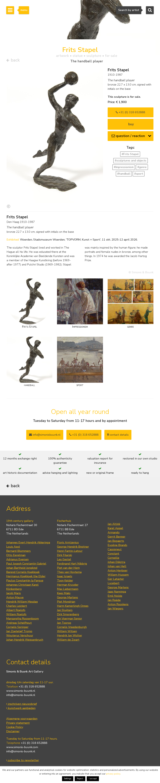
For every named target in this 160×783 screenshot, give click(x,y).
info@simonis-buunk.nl (20, 695)
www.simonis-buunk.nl (20, 691)
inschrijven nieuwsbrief (22, 704)
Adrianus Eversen (17, 559)
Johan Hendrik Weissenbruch (24, 640)
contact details (119, 435)
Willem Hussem (118, 575)
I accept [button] (93, 778)
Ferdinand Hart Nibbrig (72, 563)
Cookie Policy (14, 727)
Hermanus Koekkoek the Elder (25, 576)
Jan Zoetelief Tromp (19, 631)
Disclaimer (13, 731)
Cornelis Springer (17, 627)
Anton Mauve (15, 597)
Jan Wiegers (115, 608)
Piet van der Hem (68, 568)
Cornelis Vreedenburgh (72, 627)
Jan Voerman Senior (69, 618)
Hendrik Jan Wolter (69, 635)
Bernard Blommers (18, 551)
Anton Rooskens (118, 604)
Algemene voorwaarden (21, 719)
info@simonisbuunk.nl (46, 435)
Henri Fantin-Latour (69, 551)
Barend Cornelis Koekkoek (23, 572)
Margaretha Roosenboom (22, 618)
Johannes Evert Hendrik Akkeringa (28, 542)
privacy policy (113, 773)
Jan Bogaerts (116, 541)
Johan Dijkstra (116, 562)
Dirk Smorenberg (68, 614)
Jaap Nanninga (117, 592)
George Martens (67, 597)
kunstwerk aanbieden (21, 708)
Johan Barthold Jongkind (21, 568)
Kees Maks (63, 593)
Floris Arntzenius (68, 542)
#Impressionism (124, 167)
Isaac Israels (64, 576)
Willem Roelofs (16, 614)
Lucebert (113, 583)
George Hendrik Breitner (73, 547)
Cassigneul (115, 549)
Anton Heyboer (118, 570)
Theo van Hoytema (69, 572)
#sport (138, 174)
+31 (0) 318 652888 (131, 112)
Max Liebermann (67, 589)
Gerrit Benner (116, 537)
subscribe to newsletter (23, 760)
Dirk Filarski (64, 555)
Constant (113, 553)
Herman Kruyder (67, 585)
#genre (142, 167)
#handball (123, 174)
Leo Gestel (64, 559)
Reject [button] (80, 778)
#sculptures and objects (130, 160)
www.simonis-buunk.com (22, 747)
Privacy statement (18, 723)
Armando (114, 532)
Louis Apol (13, 547)
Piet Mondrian (66, 602)
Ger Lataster (116, 579)
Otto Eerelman (15, 555)
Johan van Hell (117, 566)
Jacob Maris (13, 593)
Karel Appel (115, 528)
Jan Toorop (64, 623)
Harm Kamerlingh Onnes (72, 606)
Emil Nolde (115, 596)
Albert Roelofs (15, 610)
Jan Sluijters (64, 610)
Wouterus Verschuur (19, 635)
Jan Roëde (114, 600)
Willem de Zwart (68, 640)
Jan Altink (114, 524)
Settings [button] (67, 778)
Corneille (113, 558)
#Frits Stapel (130, 154)
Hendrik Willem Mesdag (22, 602)
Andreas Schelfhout (19, 623)
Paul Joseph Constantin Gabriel (26, 563)
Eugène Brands (117, 545)
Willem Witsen (67, 631)
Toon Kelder (65, 580)
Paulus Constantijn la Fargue (24, 580)
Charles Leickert (16, 606)
